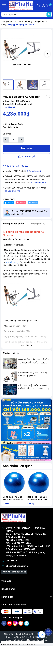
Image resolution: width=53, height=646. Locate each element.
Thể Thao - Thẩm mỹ (22, 21)
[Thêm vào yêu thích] (48, 97)
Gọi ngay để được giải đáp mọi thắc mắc (29, 213)
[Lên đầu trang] (48, 624)
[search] (48, 14)
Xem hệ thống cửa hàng (14, 572)
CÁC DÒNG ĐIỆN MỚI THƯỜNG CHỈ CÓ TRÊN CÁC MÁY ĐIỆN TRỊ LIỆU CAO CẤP (33, 388)
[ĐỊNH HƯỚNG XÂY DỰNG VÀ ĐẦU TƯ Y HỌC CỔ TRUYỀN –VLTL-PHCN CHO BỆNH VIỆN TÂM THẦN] (10, 363)
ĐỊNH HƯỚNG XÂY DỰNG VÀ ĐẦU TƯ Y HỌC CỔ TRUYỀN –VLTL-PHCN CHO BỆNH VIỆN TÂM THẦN (34, 362)
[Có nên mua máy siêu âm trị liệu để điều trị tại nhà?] (10, 376)
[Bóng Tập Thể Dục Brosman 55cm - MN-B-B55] (38, 482)
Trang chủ (6, 21)
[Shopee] (21, 623)
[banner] (26, 430)
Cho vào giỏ (28, 156)
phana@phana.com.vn (17, 566)
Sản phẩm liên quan (17, 466)
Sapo (45, 640)
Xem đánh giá (9, 107)
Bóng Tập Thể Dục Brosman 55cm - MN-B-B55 (38, 500)
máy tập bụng (12, 262)
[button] (47, 54)
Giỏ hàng (51, 6)
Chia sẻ (10, 203)
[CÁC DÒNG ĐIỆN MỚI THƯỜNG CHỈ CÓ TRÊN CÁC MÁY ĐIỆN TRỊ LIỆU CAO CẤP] (10, 389)
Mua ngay (26, 148)
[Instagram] (15, 623)
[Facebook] (4, 623)
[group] (26, 54)
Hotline (38, 5)
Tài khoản (43, 5)
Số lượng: (7, 134)
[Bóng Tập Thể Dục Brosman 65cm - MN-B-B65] (14, 482)
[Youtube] (10, 623)
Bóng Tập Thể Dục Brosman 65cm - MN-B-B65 (14, 500)
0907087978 (11, 561)
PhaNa (27, 640)
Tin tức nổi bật (11, 353)
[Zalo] (26, 623)
